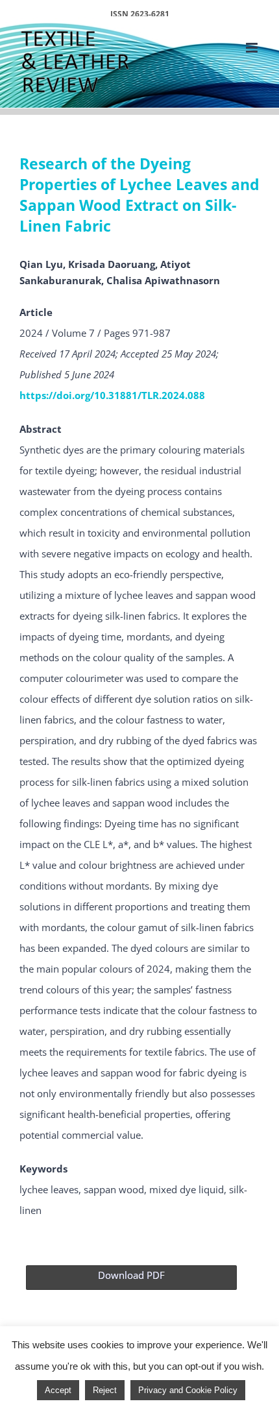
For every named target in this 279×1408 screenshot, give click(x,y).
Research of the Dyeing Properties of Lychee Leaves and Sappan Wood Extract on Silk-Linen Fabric (139, 195)
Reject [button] (105, 1390)
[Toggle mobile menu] (253, 48)
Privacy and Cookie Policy (187, 1390)
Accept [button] (58, 1390)
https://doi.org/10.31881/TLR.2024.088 (112, 395)
